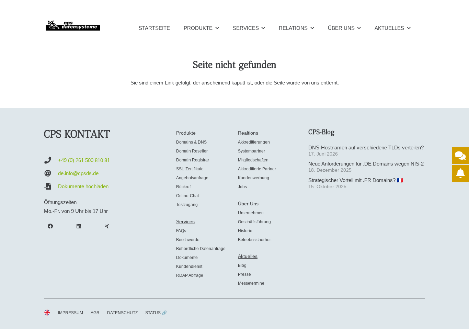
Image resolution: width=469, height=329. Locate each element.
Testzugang (187, 204)
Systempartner (251, 151)
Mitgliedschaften (253, 160)
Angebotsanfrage (192, 177)
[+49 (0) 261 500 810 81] (51, 160)
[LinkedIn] (78, 226)
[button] (217, 28)
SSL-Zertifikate (190, 169)
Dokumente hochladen (83, 186)
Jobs (242, 186)
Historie (245, 230)
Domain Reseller (192, 151)
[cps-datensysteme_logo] (73, 25)
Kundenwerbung (253, 177)
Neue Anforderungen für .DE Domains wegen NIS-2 (366, 164)
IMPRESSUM (70, 312)
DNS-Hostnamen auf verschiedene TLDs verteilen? (366, 147)
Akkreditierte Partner (257, 169)
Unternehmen (251, 213)
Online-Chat (187, 195)
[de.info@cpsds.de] (51, 173)
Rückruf (183, 186)
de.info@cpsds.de (78, 173)
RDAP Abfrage (189, 275)
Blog (242, 265)
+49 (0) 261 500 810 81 (84, 160)
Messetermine (251, 283)
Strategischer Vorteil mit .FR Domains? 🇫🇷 (355, 180)
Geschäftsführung (254, 221)
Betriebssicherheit (255, 239)
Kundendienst (189, 266)
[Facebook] (50, 226)
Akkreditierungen (254, 142)
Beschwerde (187, 239)
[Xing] (107, 226)
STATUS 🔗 (156, 312)
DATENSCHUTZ (122, 312)
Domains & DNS (191, 142)
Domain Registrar (192, 160)
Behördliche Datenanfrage (201, 248)
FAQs (181, 230)
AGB (95, 312)
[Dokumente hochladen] (51, 186)
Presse (244, 274)
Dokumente (187, 257)
